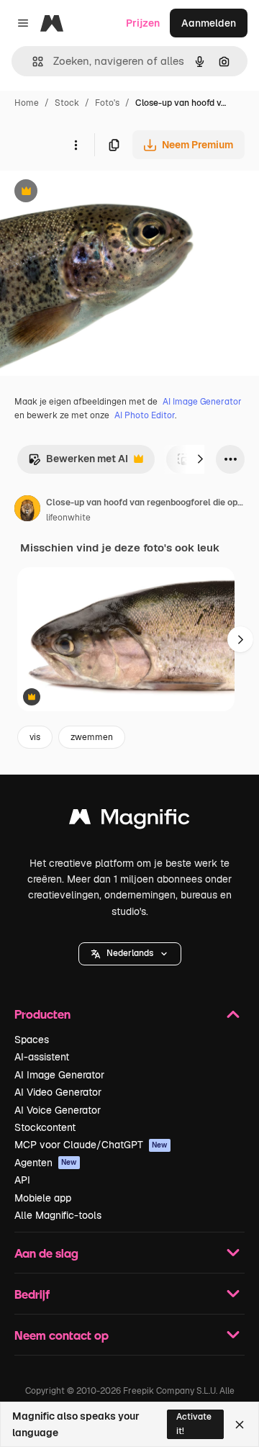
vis (34, 737)
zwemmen (92, 737)
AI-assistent (41, 1056)
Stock (67, 103)
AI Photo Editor (144, 415)
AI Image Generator (202, 401)
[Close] (239, 1424)
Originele (94, 192)
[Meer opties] (75, 144)
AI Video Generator (57, 1092)
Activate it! (194, 1423)
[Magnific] (129, 820)
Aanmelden (208, 23)
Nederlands (129, 953)
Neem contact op (61, 1335)
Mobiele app (42, 1197)
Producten (42, 1014)
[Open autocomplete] (32, 61)
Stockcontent (45, 1127)
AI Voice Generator (57, 1110)
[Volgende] (200, 459)
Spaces (31, 1039)
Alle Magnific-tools (57, 1215)
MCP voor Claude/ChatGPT (91, 1144)
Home (26, 103)
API (22, 1179)
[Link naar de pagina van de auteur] (27, 510)
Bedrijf (32, 1294)
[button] (129, 953)
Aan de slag (46, 1253)
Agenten (45, 1162)
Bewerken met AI (78, 462)
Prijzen (143, 23)
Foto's (107, 103)
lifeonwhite (68, 517)
